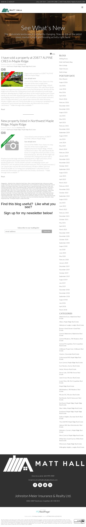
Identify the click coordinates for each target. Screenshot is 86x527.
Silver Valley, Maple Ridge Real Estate (45, 193)
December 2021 (64, 216)
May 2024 (62, 146)
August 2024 (63, 136)
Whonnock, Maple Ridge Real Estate (70, 444)
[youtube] (45, 485)
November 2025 (64, 109)
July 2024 (62, 139)
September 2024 (64, 132)
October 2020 (63, 239)
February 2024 (64, 152)
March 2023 (63, 183)
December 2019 (64, 266)
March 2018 (63, 310)
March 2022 (63, 209)
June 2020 (62, 253)
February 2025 (64, 126)
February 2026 (64, 102)
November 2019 (64, 270)
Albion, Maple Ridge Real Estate (35, 183)
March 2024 (63, 149)
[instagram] (50, 485)
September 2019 (64, 276)
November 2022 (64, 189)
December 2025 (64, 106)
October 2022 (63, 193)
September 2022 (64, 196)
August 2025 (63, 112)
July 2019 (62, 283)
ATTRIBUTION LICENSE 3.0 (54, 516)
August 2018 (63, 300)
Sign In (3, 2)
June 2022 (62, 206)
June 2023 (62, 176)
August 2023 (63, 173)
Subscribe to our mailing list (28, 228)
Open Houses (63, 69)
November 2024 (64, 129)
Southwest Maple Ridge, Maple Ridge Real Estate (12, 194)
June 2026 (62, 89)
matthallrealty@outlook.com (47, 480)
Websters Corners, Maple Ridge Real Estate (44, 195)
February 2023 (64, 186)
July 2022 (62, 203)
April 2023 (62, 179)
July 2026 (62, 86)
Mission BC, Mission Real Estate (34, 191)
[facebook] (35, 485)
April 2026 (62, 96)
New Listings (63, 65)
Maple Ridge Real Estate (66, 386)
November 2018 (64, 293)
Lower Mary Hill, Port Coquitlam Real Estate (36, 190)
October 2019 (63, 273)
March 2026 (63, 99)
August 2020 (63, 246)
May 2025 (62, 119)
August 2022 (63, 199)
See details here (30, 78)
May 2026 (62, 92)
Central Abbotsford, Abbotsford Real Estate (40, 184)
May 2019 (62, 286)
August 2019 (63, 280)
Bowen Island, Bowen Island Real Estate (20, 184)
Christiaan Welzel (37, 516)
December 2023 (64, 159)
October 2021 (63, 219)
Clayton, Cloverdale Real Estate (19, 187)
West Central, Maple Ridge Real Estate (11, 197)
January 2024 (63, 156)
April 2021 (62, 226)
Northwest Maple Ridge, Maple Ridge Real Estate (21, 66)
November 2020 (64, 236)
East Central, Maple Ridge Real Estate (71, 362)
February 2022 (64, 213)
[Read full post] (12, 79)
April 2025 (62, 122)
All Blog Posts (63, 59)
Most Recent (63, 79)
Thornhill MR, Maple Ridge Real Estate (71, 422)
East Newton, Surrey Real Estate (20, 188)
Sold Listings (63, 72)
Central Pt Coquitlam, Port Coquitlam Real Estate (30, 186)
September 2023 (64, 169)
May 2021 (62, 223)
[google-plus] (40, 485)
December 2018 (64, 290)
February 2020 (64, 259)
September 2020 (64, 243)
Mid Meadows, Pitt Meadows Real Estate (16, 191)
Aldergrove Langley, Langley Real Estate (71, 325)
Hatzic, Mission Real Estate (35, 188)
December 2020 (64, 233)
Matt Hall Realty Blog (65, 62)
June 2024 (62, 142)
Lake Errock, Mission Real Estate (18, 190)
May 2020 (62, 256)
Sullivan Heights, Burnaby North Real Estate (35, 194)
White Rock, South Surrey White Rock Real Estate (32, 197)
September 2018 (64, 296)
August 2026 (63, 82)
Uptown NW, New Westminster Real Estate (23, 195)
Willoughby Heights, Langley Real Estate (19, 198)
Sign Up (11, 2)
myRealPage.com (43, 511)
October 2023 (63, 166)
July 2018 (62, 303)
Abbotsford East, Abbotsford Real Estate (17, 183)
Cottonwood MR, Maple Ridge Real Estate (37, 187)
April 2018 (62, 306)
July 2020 (62, 249)
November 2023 (64, 162)
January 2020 (63, 263)
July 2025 (62, 116)
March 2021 (63, 229)
